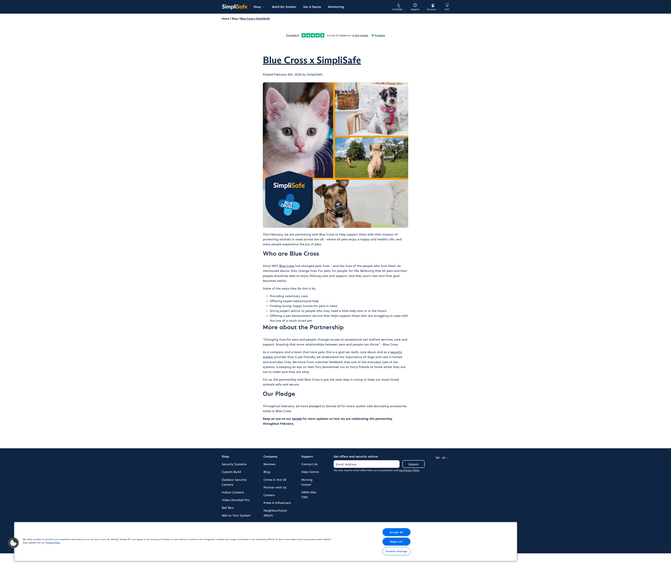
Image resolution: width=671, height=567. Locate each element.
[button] (13, 542)
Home (225, 18)
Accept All (396, 532)
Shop (225, 456)
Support (307, 456)
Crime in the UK (275, 479)
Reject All (396, 541)
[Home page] (235, 7)
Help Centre (310, 471)
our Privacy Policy (409, 470)
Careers (269, 495)
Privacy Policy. (53, 542)
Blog (235, 18)
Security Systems (234, 464)
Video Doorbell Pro (236, 500)
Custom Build (231, 471)
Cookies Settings (396, 551)
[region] (265, 541)
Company (270, 456)
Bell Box (228, 507)
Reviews (269, 464)
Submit (413, 464)
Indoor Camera (233, 492)
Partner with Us (275, 487)
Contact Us (309, 464)
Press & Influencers (277, 502)
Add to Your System (236, 515)
